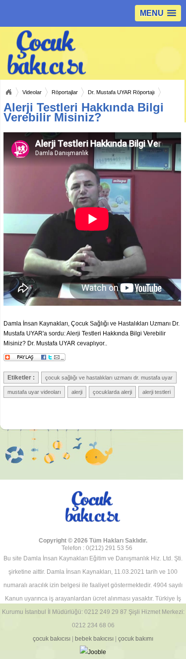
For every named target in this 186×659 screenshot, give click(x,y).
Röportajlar (65, 92)
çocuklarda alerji (112, 392)
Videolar (32, 92)
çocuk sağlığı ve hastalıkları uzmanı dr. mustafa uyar (109, 378)
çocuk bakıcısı (51, 638)
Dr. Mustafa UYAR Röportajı (121, 92)
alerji (76, 392)
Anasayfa (8, 92)
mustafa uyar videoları (34, 392)
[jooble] (93, 652)
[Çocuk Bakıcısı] (53, 53)
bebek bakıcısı (94, 638)
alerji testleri (156, 392)
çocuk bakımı (135, 638)
